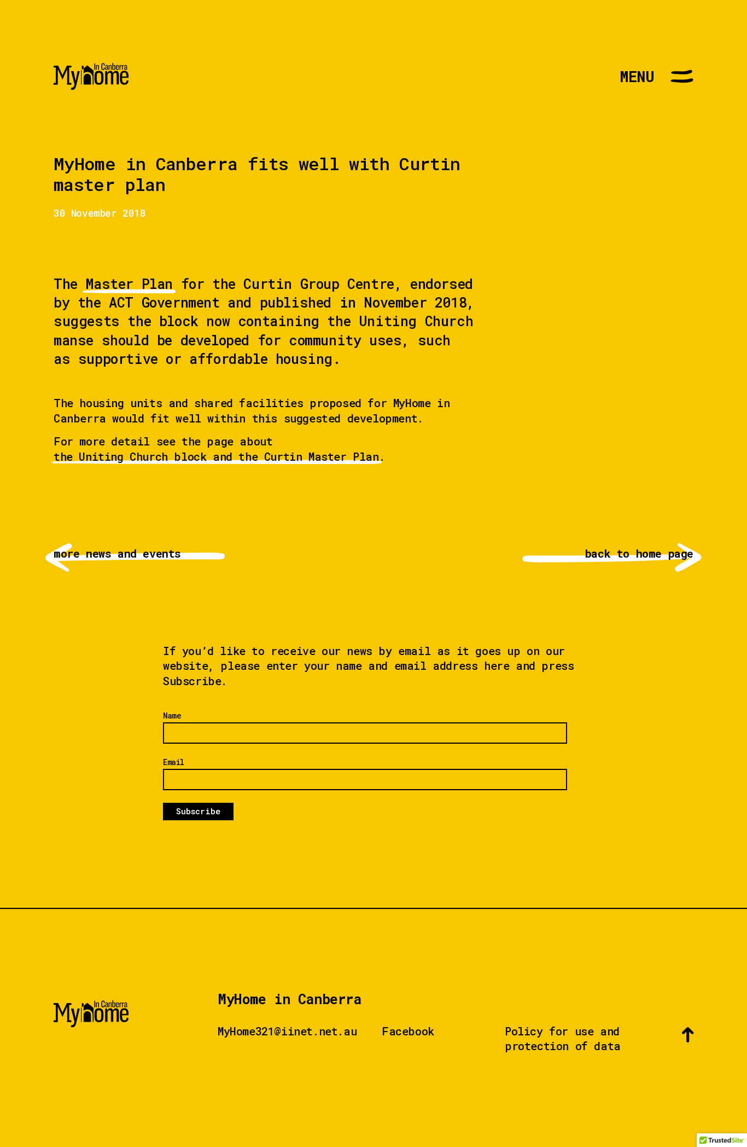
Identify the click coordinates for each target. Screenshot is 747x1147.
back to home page (597, 553)
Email (173, 762)
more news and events (150, 553)
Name (172, 715)
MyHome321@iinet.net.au (287, 1031)
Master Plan (129, 284)
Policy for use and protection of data (563, 1038)
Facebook (408, 1031)
